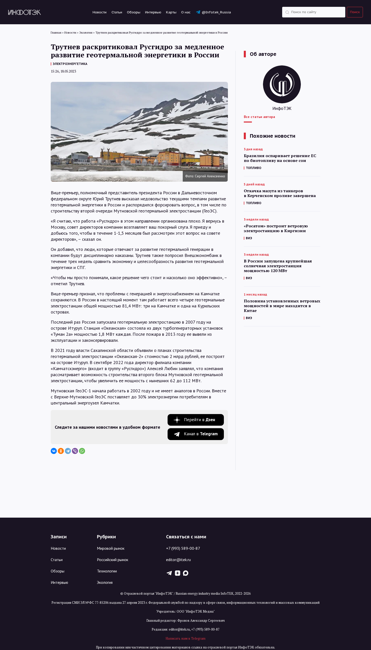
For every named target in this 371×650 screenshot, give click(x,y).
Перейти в (199, 419)
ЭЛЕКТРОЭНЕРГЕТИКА (70, 64)
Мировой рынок (110, 548)
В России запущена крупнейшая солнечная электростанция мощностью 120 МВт (278, 266)
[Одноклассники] (61, 451)
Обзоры (133, 12)
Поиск (355, 12)
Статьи (117, 12)
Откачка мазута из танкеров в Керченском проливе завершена (280, 193)
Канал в (201, 434)
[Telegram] (68, 451)
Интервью (153, 12)
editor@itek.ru (178, 559)
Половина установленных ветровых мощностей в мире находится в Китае (282, 306)
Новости (100, 12)
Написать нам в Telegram (185, 638)
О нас (186, 12)
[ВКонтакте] (54, 451)
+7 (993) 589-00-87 (183, 548)
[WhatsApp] (82, 451)
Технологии (107, 570)
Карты (171, 12)
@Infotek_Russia (216, 12)
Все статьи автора (259, 116)
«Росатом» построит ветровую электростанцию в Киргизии (276, 228)
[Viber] (75, 451)
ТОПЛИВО (253, 168)
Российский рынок (112, 559)
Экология (105, 582)
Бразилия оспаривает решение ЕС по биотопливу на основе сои (280, 158)
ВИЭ (249, 238)
